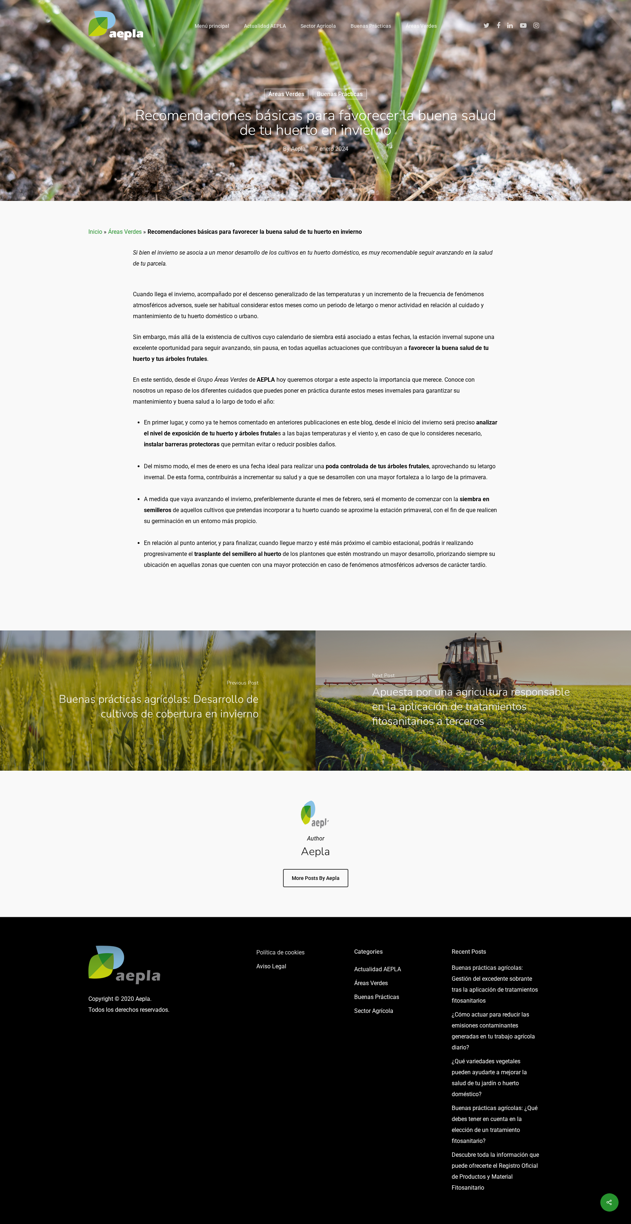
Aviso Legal (271, 966)
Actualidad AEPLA (265, 25)
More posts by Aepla (316, 878)
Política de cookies (280, 952)
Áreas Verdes (421, 25)
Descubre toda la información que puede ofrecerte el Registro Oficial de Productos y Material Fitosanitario (495, 1171)
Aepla (298, 148)
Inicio (95, 231)
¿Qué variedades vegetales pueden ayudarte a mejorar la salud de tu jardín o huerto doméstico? (489, 1078)
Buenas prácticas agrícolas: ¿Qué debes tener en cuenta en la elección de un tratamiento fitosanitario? (495, 1124)
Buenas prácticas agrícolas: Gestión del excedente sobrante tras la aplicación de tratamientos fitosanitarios (495, 984)
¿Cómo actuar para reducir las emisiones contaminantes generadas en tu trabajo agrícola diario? (493, 1031)
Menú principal (212, 25)
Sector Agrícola (318, 25)
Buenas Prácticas (371, 25)
